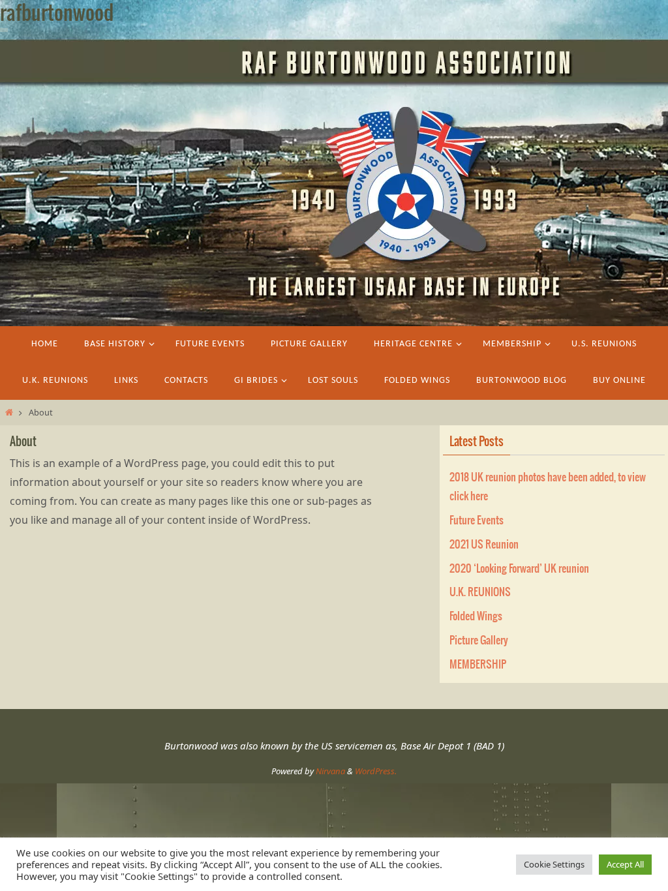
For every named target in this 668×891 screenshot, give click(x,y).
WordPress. (376, 771)
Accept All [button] (625, 864)
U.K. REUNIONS (480, 592)
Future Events (476, 520)
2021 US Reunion (484, 545)
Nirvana (330, 771)
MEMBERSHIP (477, 665)
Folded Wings (475, 616)
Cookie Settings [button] (554, 864)
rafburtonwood (57, 14)
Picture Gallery (478, 640)
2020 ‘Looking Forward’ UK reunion (519, 569)
